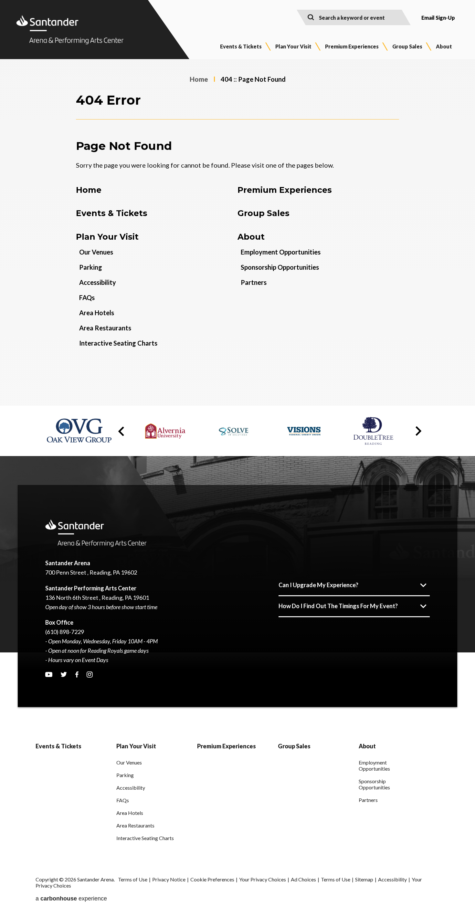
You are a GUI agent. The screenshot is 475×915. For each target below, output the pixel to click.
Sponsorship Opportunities (280, 267)
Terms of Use (132, 879)
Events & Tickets (241, 46)
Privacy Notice (168, 879)
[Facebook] (77, 674)
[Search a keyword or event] (311, 17)
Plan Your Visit (293, 46)
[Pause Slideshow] (420, 419)
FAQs (87, 297)
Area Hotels (96, 313)
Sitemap (364, 879)
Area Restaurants (105, 328)
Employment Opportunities (281, 252)
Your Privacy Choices (262, 879)
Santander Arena (70, 30)
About (444, 46)
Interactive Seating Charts (118, 343)
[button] (121, 431)
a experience (71, 898)
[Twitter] (63, 674)
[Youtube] (48, 674)
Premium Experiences (352, 46)
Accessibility (97, 282)
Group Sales (407, 46)
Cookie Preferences (212, 879)
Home (199, 79)
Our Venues (96, 252)
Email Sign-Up (438, 18)
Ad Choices (303, 879)
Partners (254, 282)
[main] (237, 232)
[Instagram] (90, 674)
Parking (90, 267)
